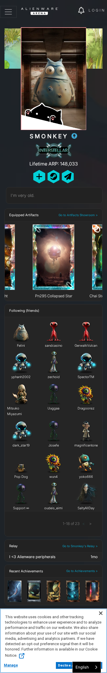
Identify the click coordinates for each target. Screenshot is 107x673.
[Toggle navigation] (8, 12)
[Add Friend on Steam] (53, 176)
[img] (70, 11)
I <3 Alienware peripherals (32, 557)
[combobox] (86, 667)
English (82, 667)
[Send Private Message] (68, 176)
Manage (11, 665)
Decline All (67, 665)
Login (97, 10)
